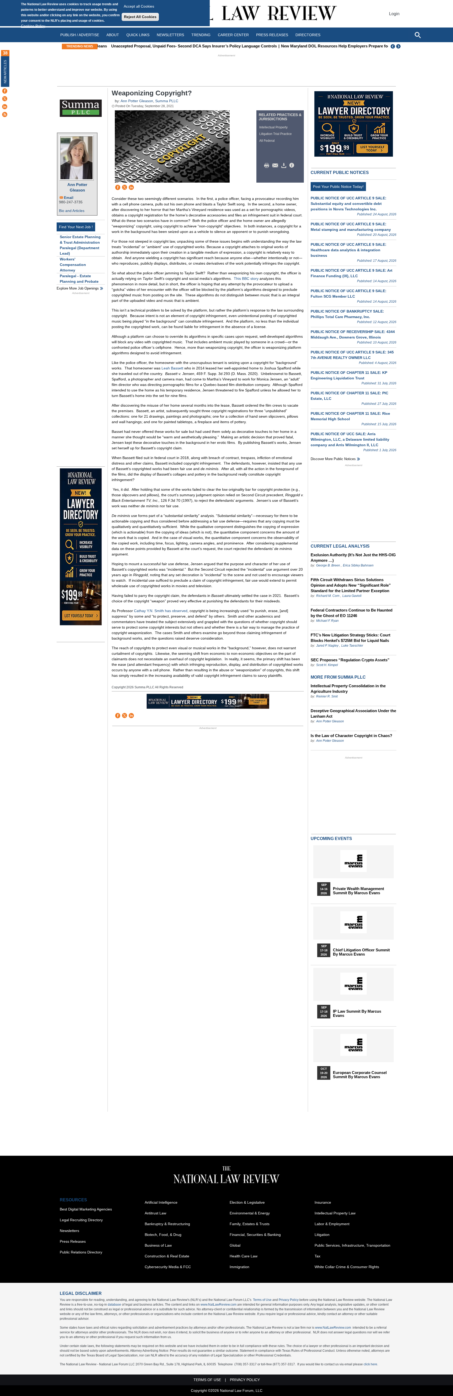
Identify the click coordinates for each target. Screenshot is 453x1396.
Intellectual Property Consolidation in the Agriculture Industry (348, 689)
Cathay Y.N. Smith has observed (160, 611)
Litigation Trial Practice (275, 134)
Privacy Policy (289, 1300)
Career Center (233, 35)
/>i (292, 165)
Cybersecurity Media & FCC (168, 1267)
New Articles (5, 71)
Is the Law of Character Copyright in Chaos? (351, 735)
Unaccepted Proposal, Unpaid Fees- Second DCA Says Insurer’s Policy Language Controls (183, 46)
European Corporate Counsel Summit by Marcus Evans (360, 1075)
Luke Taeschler (352, 645)
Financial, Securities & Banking (255, 1235)
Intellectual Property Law (335, 1213)
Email (68, 198)
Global (235, 1245)
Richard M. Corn (327, 596)
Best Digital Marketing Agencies (86, 1209)
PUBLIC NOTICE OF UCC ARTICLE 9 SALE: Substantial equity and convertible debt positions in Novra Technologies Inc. (348, 203)
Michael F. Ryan (327, 621)
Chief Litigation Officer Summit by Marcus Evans (361, 952)
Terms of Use (262, 1300)
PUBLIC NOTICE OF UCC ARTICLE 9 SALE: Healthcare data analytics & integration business (348, 250)
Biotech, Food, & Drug (163, 1235)
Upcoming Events (331, 838)
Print (268, 165)
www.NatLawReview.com (218, 1304)
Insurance (323, 1202)
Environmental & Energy (250, 1213)
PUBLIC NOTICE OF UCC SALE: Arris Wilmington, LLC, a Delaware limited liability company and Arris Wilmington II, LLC (350, 439)
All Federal (267, 141)
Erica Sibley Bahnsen (358, 565)
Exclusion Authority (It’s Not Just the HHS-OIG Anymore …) (353, 558)
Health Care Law (243, 1256)
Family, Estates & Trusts (249, 1224)
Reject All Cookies (140, 17)
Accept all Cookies (139, 6)
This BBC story (246, 278)
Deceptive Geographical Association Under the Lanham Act (353, 713)
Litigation (322, 1235)
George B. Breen (328, 565)
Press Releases (73, 1241)
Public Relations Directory (81, 1252)
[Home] (226, 13)
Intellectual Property (273, 127)
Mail (276, 165)
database (114, 1304)
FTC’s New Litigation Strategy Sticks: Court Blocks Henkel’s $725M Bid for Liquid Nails (350, 638)
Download (285, 165)
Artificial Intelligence (161, 1202)
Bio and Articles (71, 211)
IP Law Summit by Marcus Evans (357, 1013)
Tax (317, 1256)
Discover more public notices (333, 459)
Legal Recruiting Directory (81, 1220)
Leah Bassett (172, 368)
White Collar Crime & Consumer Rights (347, 1267)
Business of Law (158, 1245)
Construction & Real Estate (167, 1256)
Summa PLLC (166, 101)
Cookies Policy (33, 26)
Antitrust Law (155, 1213)
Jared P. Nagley (327, 645)
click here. (371, 1364)
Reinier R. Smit (327, 696)
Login (394, 14)
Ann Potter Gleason (77, 187)
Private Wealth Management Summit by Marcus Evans (358, 891)
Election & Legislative (247, 1202)
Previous (393, 46)
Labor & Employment (332, 1224)
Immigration (239, 1267)
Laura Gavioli (352, 596)
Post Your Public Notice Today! (338, 186)
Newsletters (170, 35)
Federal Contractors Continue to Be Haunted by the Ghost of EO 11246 (351, 613)
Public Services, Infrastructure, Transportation (352, 1245)
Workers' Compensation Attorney (73, 264)
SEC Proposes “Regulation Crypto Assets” (350, 660)
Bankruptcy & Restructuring (167, 1224)
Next (399, 46)
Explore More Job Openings (78, 288)
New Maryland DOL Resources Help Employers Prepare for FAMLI (331, 46)
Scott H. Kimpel (327, 665)
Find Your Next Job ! (76, 227)
